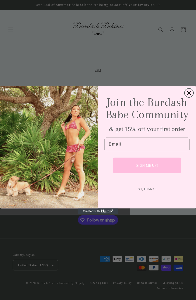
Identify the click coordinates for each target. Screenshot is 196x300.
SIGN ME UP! (147, 165)
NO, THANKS (147, 189)
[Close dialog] (189, 92)
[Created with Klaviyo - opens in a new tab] (98, 211)
